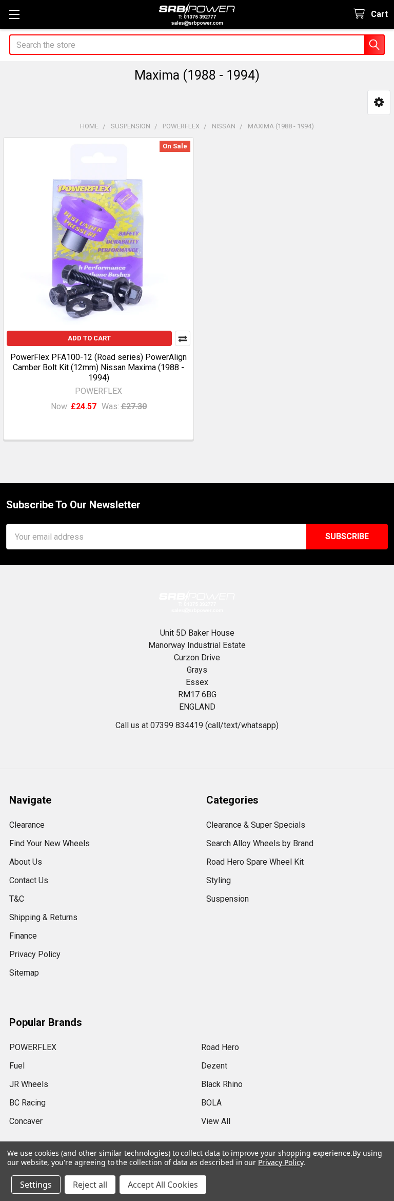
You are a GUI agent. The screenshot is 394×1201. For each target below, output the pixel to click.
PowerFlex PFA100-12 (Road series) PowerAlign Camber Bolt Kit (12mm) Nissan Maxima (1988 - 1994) (98, 367)
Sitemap (24, 973)
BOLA (211, 1103)
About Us (25, 862)
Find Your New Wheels (49, 843)
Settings (36, 1184)
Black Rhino (222, 1084)
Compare (182, 338)
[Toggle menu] (14, 14)
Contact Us (28, 880)
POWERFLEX (32, 1047)
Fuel (17, 1066)
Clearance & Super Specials (255, 825)
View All (215, 1121)
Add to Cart (89, 338)
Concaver (26, 1121)
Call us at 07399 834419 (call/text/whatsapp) (197, 725)
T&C (16, 899)
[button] (378, 102)
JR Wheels (28, 1084)
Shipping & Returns (43, 917)
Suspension (227, 899)
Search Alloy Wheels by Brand (259, 843)
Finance (23, 936)
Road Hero (220, 1047)
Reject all (90, 1184)
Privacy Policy (35, 954)
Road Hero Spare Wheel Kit (255, 862)
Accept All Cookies (163, 1184)
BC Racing (27, 1103)
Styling (218, 880)
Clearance (27, 825)
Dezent (214, 1066)
